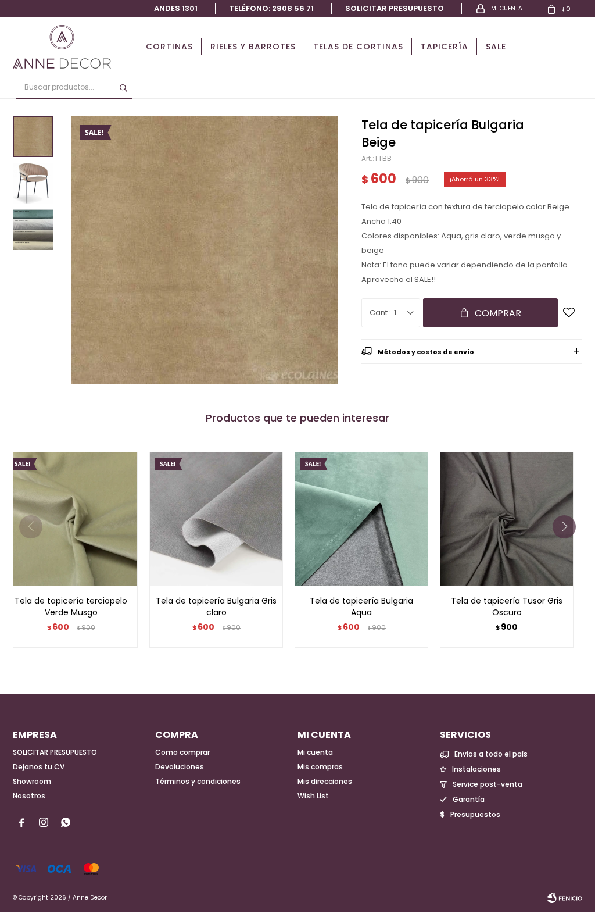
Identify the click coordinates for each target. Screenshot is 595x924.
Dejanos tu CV (38, 767)
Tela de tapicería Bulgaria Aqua (361, 606)
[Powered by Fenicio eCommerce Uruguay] (564, 898)
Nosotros (29, 796)
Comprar (498, 313)
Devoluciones (179, 767)
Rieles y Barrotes (253, 46)
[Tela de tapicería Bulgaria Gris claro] (216, 519)
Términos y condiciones (198, 781)
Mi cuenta (315, 752)
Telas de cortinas (358, 46)
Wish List (313, 796)
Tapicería (444, 46)
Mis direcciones (325, 781)
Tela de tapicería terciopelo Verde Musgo (71, 606)
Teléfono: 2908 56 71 (271, 8)
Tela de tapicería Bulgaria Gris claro (216, 606)
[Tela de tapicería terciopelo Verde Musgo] (71, 519)
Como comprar (182, 752)
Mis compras (320, 767)
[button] (568, 550)
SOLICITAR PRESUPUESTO (55, 752)
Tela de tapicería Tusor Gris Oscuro (506, 606)
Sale (496, 46)
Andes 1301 (176, 8)
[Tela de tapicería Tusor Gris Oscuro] (507, 519)
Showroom (32, 781)
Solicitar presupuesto (394, 8)
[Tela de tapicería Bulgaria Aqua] (361, 519)
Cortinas (169, 46)
